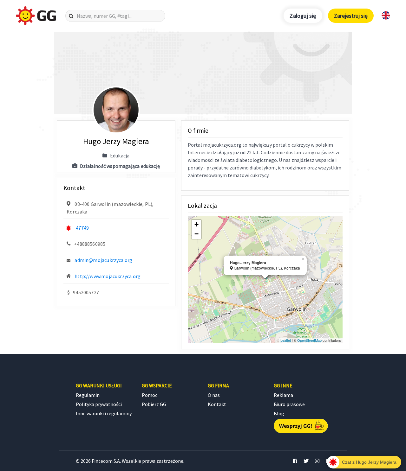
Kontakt (217, 404)
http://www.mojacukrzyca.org (108, 276)
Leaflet (285, 340)
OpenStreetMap (309, 340)
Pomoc (149, 395)
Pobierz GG (154, 404)
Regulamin (88, 395)
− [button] (196, 234)
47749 (82, 228)
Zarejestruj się (351, 15)
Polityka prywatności (99, 404)
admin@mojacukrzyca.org (103, 260)
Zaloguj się (303, 15)
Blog (279, 413)
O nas (214, 395)
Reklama (283, 395)
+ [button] (196, 224)
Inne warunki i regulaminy (104, 413)
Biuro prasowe (289, 404)
